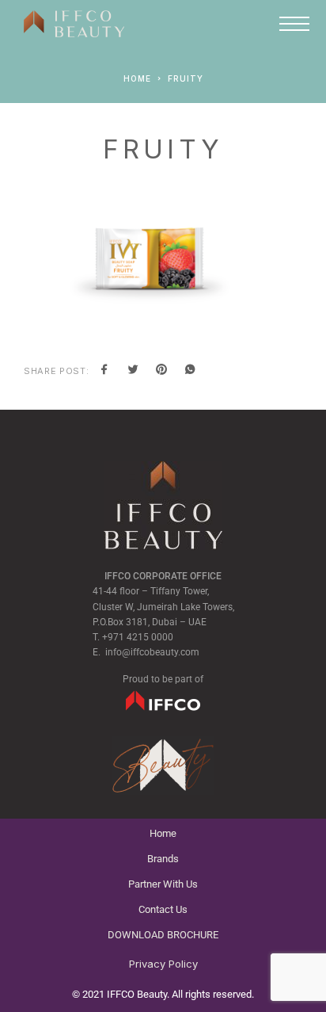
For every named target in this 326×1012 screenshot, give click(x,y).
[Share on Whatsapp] (190, 370)
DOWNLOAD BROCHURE (163, 935)
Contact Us (163, 909)
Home (163, 833)
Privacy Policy (163, 963)
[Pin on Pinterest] (161, 370)
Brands (163, 859)
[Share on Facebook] (104, 370)
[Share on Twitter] (133, 370)
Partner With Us (163, 884)
